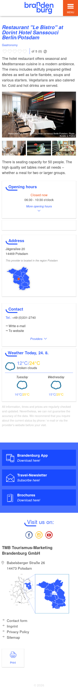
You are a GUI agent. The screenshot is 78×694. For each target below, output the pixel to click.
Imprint (12, 626)
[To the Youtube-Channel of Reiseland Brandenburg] (49, 534)
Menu (70, 12)
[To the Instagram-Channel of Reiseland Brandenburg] (39, 534)
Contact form (17, 620)
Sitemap (13, 637)
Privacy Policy (18, 631)
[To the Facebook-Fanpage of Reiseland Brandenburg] (29, 534)
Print (13, 662)
